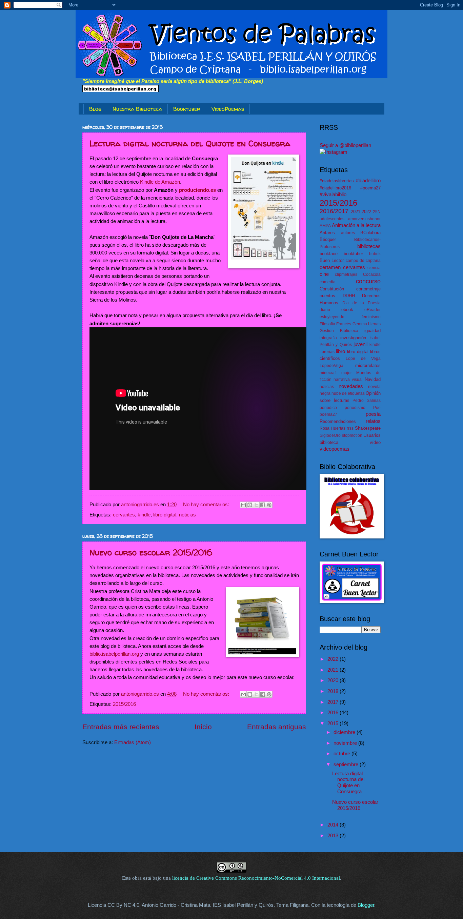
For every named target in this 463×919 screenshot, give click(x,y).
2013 (333, 835)
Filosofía (327, 324)
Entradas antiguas (276, 727)
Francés (343, 324)
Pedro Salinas (367, 400)
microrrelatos (368, 365)
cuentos (327, 295)
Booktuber (186, 109)
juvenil (360, 344)
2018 (333, 691)
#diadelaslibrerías (337, 180)
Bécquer (328, 239)
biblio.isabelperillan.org (114, 654)
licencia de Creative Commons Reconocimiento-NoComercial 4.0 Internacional (256, 878)
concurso (368, 281)
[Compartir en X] (256, 505)
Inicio (203, 727)
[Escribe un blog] (249, 505)
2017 (333, 702)
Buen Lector (332, 260)
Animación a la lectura (356, 225)
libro (340, 351)
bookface (329, 253)
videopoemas (334, 449)
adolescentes (332, 219)
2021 (333, 670)
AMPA (325, 225)
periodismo (355, 407)
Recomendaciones (338, 421)
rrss (350, 428)
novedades (351, 386)
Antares (327, 232)
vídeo (375, 442)
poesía (373, 414)
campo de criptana (363, 260)
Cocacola (372, 274)
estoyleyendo (332, 316)
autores (348, 232)
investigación (353, 337)
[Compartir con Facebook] (262, 505)
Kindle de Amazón (160, 182)
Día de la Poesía (361, 303)
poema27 (328, 414)
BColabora (370, 232)
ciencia (374, 267)
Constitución (332, 288)
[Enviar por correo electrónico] (243, 505)
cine (324, 274)
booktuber (353, 253)
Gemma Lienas (367, 324)
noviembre (346, 743)
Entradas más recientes (120, 727)
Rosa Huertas (332, 428)
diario (325, 309)
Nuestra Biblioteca (137, 109)
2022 (333, 659)
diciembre (345, 732)
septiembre (347, 764)
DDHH (349, 295)
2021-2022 (361, 211)
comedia (328, 282)
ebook (347, 309)
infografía (328, 337)
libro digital (164, 514)
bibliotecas (369, 246)
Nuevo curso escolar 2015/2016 (150, 552)
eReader (372, 309)
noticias (187, 514)
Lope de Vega (363, 358)
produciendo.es (197, 190)
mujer (346, 372)
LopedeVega (331, 365)
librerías (327, 351)
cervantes (124, 514)
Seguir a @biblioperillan (345, 145)
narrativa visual (348, 379)
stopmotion (352, 435)
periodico (328, 407)
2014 (333, 825)
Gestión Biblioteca (339, 330)
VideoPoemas (228, 109)
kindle (144, 514)
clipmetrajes (346, 274)
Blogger (366, 905)
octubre (342, 753)
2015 (333, 723)
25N (377, 211)
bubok (375, 253)
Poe (377, 407)
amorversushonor (364, 219)
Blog (95, 109)
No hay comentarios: (206, 504)
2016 (333, 712)
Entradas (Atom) (132, 742)
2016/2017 (334, 211)
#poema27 (370, 187)
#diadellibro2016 (335, 187)
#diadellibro (368, 180)
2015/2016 (124, 704)
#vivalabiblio (333, 194)
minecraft (328, 372)
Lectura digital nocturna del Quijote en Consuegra (189, 143)
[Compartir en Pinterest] (269, 505)
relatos (373, 421)
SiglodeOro (330, 435)
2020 (333, 680)
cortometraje (368, 288)
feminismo (371, 316)
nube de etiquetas (348, 393)
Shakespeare (368, 428)
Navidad (373, 379)
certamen (330, 267)
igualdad (372, 330)
